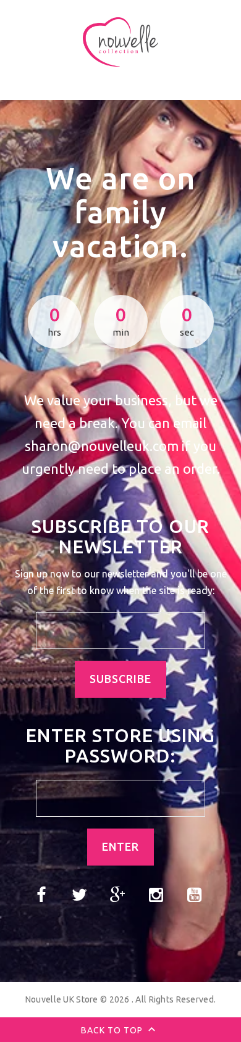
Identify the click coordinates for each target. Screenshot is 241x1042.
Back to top (113, 1030)
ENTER (120, 847)
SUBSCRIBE (120, 679)
